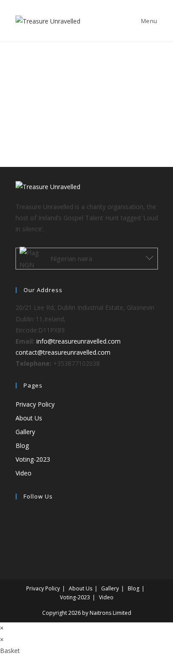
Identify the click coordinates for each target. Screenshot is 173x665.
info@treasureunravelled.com (78, 341)
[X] (18, 514)
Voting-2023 (33, 459)
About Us (29, 418)
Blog (22, 445)
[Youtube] (18, 547)
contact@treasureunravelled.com (63, 352)
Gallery (25, 432)
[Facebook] (18, 525)
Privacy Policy (35, 404)
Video (23, 473)
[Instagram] (18, 536)
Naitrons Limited (110, 613)
